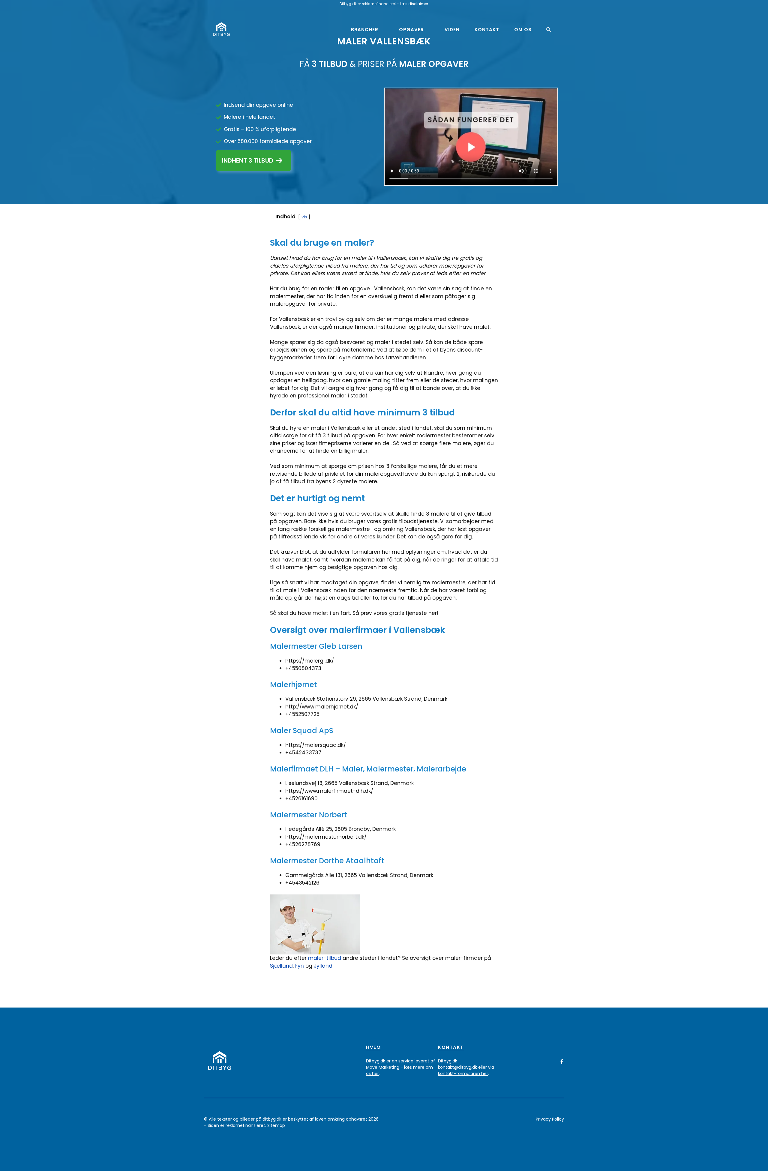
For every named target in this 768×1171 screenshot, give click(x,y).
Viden (452, 29)
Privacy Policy (550, 1119)
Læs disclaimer (414, 3)
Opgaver (411, 29)
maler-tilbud (324, 958)
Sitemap (276, 1125)
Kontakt (487, 29)
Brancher (364, 29)
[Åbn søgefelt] (548, 30)
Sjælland (281, 965)
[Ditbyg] (221, 29)
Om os (523, 29)
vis (304, 217)
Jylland (323, 965)
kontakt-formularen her (463, 1074)
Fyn (300, 965)
